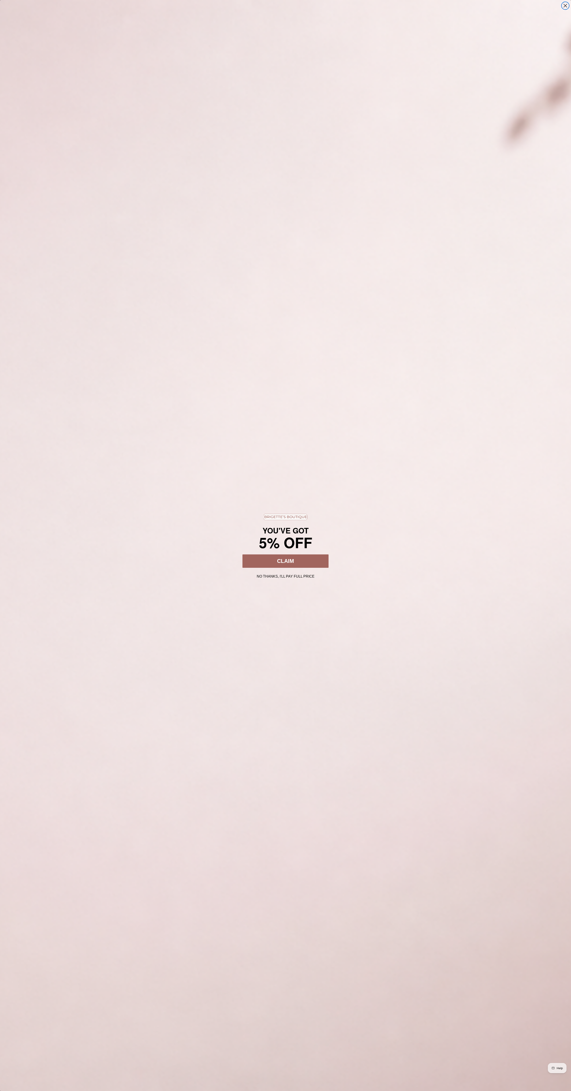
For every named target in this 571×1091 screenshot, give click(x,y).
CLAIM (285, 561)
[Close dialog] (565, 6)
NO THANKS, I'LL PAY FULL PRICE (285, 575)
